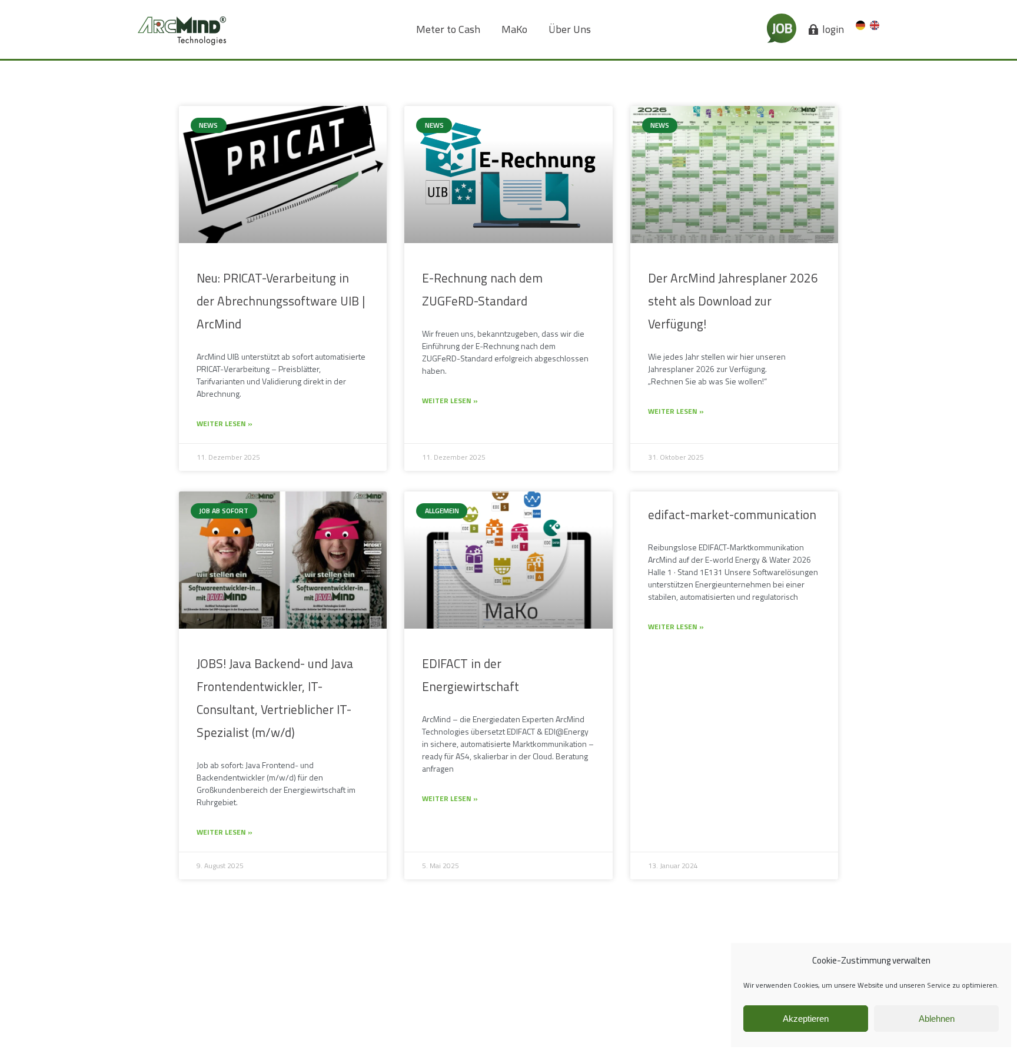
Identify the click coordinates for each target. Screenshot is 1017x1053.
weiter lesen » (224, 423)
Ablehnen (937, 1019)
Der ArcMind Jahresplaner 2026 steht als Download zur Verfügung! (733, 300)
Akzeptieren (806, 1019)
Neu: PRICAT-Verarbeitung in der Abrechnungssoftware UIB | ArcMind (281, 300)
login (833, 29)
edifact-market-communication (732, 514)
